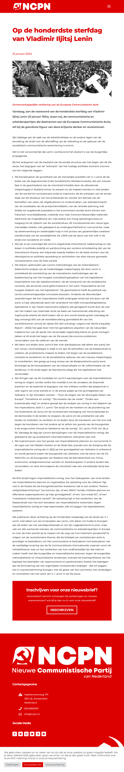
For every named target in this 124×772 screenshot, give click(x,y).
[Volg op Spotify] (43, 734)
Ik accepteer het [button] (32, 764)
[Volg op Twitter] (20, 734)
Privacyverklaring (55, 764)
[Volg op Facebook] (14, 734)
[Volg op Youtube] (32, 734)
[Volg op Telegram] (38, 734)
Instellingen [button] (12, 764)
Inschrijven (61, 610)
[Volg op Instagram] (26, 734)
